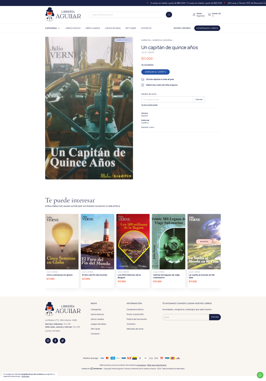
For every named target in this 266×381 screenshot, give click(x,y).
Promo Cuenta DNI (135, 314)
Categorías (51, 28)
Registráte (200, 16)
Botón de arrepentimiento (156, 365)
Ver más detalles (147, 64)
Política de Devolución (137, 319)
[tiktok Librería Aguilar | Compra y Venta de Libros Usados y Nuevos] (62, 340)
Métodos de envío (135, 328)
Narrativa (146, 40)
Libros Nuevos (73, 28)
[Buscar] (169, 14)
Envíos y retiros (182, 28)
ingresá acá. (141, 365)
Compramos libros (207, 28)
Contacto (146, 28)
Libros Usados (92, 28)
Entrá (199, 13)
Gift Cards (130, 28)
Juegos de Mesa (113, 28)
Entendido (25, 376)
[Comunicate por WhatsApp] (260, 375)
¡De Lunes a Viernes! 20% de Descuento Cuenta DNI (240, 3)
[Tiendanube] (92, 369)
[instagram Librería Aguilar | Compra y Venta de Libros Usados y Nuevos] (48, 340)
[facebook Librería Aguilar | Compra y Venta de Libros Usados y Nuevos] (55, 340)
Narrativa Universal (162, 40)
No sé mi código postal (149, 105)
